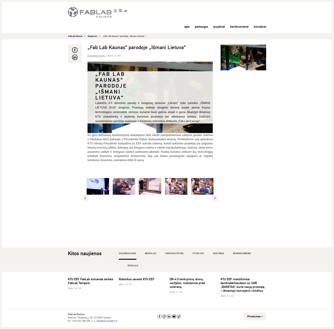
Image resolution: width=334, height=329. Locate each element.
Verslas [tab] (133, 265)
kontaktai (260, 27)
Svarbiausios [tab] (128, 253)
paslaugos (201, 27)
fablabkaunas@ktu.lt (107, 321)
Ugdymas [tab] (219, 253)
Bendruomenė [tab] (242, 253)
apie (187, 27)
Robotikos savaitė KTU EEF (136, 279)
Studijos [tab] (198, 253)
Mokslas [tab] (151, 253)
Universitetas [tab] (174, 253)
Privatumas (254, 316)
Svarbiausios (97, 56)
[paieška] (120, 11)
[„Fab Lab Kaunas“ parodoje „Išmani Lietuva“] (243, 57)
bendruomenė (239, 27)
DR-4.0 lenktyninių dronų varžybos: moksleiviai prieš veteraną (187, 283)
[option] (98, 186)
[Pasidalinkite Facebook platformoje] (74, 50)
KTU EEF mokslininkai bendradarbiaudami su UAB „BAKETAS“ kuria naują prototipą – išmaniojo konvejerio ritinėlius (242, 285)
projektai (219, 27)
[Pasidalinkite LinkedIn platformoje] (74, 57)
